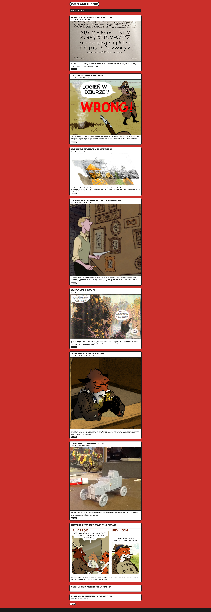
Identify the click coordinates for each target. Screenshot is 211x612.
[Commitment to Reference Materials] (105, 479)
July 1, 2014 (78, 527)
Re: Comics (88, 19)
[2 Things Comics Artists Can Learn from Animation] (105, 240)
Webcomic (80, 10)
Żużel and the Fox (84, 4)
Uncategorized (90, 355)
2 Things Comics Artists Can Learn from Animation (96, 200)
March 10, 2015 (79, 77)
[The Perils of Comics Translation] (105, 107)
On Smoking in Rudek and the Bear (88, 354)
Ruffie (112, 610)
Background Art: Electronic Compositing (91, 149)
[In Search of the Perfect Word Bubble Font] (105, 41)
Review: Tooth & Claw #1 (83, 290)
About (73, 10)
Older (73, 604)
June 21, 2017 (79, 19)
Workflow (90, 151)
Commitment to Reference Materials (89, 443)
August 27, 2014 (79, 355)
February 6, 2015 (79, 202)
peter (73, 19)
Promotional (86, 588)
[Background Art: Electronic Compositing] (105, 169)
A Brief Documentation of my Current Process (93, 596)
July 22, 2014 (78, 445)
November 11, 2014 (80, 292)
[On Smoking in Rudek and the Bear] (105, 393)
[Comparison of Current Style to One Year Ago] (105, 552)
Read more (73, 69)
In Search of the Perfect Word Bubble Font (92, 17)
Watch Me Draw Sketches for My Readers (91, 587)
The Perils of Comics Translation (87, 76)
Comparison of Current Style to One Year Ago (93, 525)
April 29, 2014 (79, 598)
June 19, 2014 (79, 588)
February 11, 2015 (80, 151)
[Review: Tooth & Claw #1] (105, 316)
